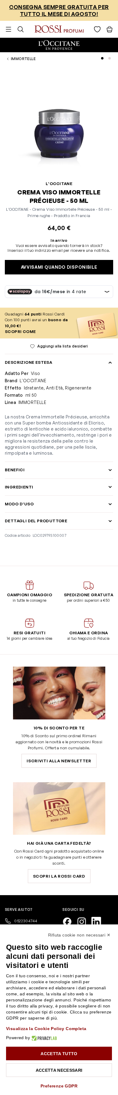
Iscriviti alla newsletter (59, 760)
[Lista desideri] (97, 29)
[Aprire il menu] (8, 29)
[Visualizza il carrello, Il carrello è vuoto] (109, 29)
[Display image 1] (102, 58)
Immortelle (23, 58)
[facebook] (69, 921)
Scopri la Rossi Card (59, 876)
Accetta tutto (59, 1053)
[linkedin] (98, 921)
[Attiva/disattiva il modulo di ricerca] (21, 29)
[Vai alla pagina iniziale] (59, 29)
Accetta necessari (59, 1070)
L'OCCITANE (59, 183)
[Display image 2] (109, 58)
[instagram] (84, 921)
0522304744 (25, 920)
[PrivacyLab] (43, 1038)
